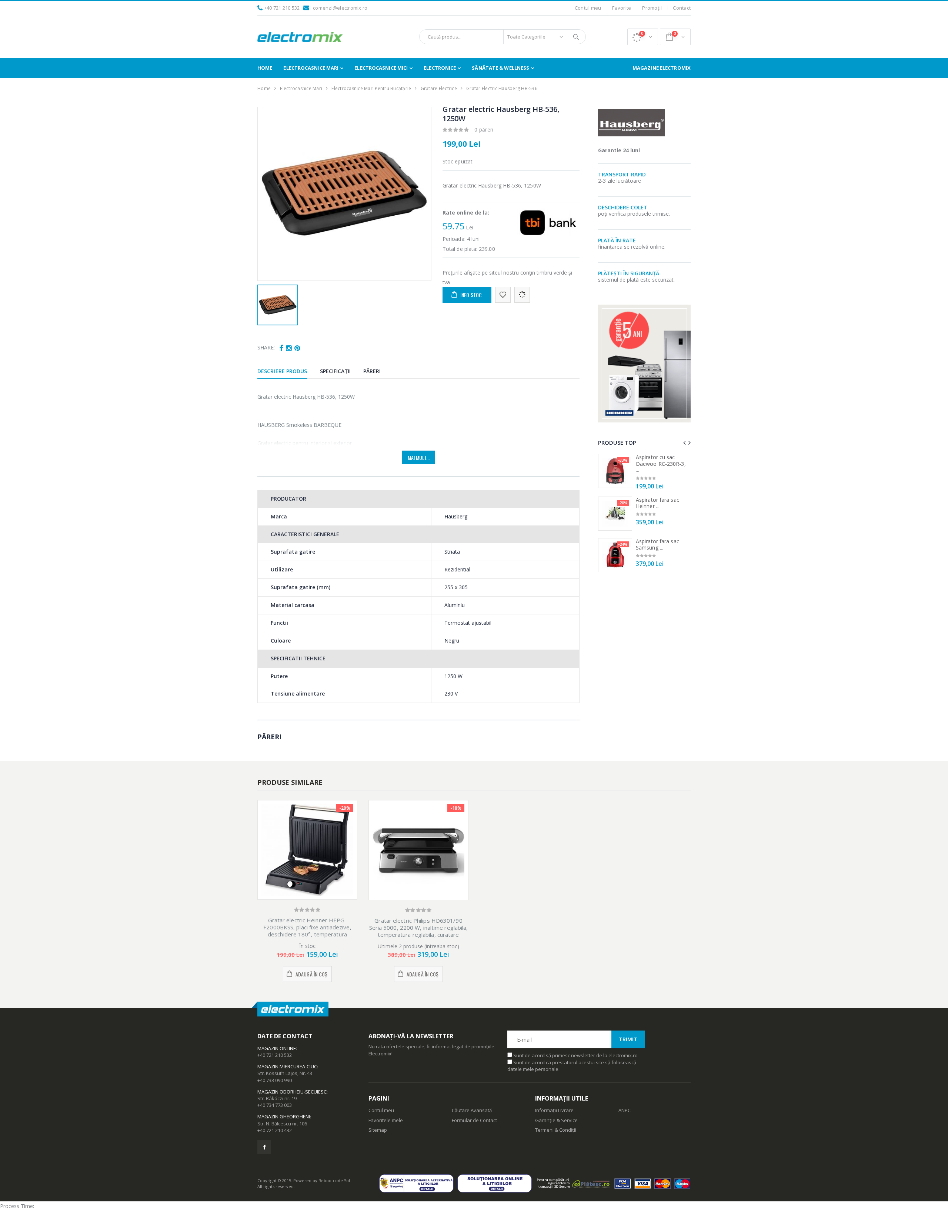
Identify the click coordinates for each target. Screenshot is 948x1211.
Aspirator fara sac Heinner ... (657, 503)
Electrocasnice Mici (381, 67)
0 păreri (484, 129)
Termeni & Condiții (555, 1130)
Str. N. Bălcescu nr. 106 (282, 1123)
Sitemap (377, 1130)
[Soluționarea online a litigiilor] (496, 1183)
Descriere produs (282, 371)
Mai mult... (419, 457)
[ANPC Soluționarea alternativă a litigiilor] (418, 1183)
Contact (682, 7)
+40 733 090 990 (274, 1080)
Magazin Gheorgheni (283, 1116)
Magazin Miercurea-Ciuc (287, 1066)
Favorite (621, 7)
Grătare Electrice (439, 88)
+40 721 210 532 (282, 7)
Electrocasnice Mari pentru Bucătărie (371, 88)
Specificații (335, 371)
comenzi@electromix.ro (340, 7)
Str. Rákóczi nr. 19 (277, 1098)
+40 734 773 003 (274, 1105)
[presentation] (684, 442)
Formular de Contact (474, 1120)
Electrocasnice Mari (310, 67)
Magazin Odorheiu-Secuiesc (292, 1091)
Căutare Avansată (472, 1110)
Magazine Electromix (661, 67)
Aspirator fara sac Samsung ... (657, 544)
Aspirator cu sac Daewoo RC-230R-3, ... (661, 464)
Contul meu (588, 7)
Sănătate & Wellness (500, 67)
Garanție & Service (556, 1120)
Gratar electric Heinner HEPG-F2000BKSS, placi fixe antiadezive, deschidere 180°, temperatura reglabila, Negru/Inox (307, 930)
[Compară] (522, 295)
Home (264, 67)
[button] (642, 37)
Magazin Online (276, 1048)
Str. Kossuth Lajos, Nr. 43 (284, 1073)
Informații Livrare (554, 1110)
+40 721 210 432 (274, 1130)
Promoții (652, 7)
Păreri (372, 371)
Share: (266, 347)
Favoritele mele (385, 1120)
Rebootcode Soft (335, 1180)
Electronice (440, 67)
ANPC (624, 1110)
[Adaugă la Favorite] (503, 295)
